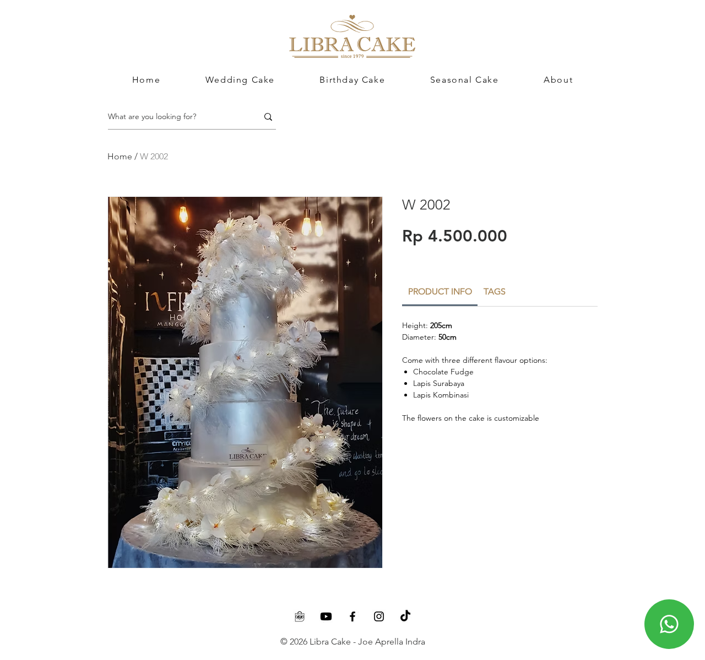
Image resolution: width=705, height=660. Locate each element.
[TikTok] (405, 616)
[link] (440, 291)
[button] (558, 79)
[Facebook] (352, 616)
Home (119, 156)
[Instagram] (379, 616)
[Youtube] (326, 616)
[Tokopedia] (299, 616)
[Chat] (669, 624)
